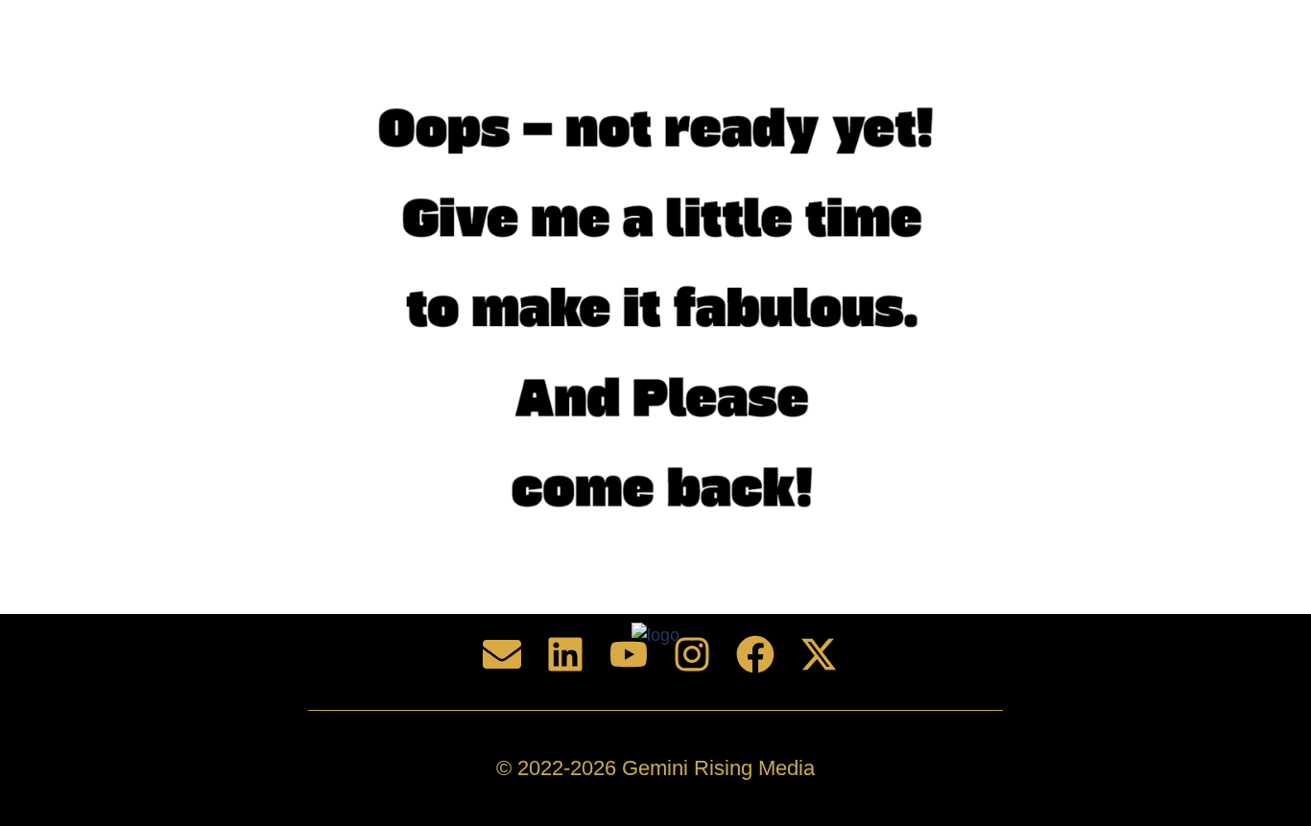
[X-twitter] (818, 654)
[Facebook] (755, 654)
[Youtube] (628, 654)
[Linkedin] (565, 654)
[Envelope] (502, 654)
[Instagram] (692, 654)
